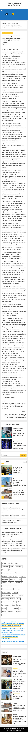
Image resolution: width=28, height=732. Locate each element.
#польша (15, 592)
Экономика (15, 658)
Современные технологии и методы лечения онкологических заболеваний (13, 636)
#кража (4, 582)
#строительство (6, 602)
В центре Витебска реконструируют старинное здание (19, 480)
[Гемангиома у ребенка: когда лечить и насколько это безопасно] (6, 672)
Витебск (16, 608)
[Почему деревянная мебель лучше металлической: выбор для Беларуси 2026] (6, 719)
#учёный (19, 605)
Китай (21, 608)
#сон (18, 599)
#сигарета (5, 599)
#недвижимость (13, 586)
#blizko (4, 563)
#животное (22, 576)
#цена (4, 608)
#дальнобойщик (14, 573)
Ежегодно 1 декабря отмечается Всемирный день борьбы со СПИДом (13, 534)
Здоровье (15, 668)
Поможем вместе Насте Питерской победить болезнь (14, 550)
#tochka (10, 563)
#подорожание (6, 592)
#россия (21, 595)
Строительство (16, 693)
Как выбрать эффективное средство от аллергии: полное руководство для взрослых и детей (13, 630)
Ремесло (15, 714)
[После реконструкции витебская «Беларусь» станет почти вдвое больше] (6, 470)
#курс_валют (19, 582)
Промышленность (17, 656)
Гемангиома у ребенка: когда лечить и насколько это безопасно (19, 672)
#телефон (20, 602)
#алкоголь (5, 566)
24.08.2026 (16, 676)
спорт (3, 615)
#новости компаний (7, 589)
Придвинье (14, 3)
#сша (14, 602)
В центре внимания (17, 679)
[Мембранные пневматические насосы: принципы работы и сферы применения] (6, 432)
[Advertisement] (20, 14)
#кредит (11, 582)
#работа (14, 595)
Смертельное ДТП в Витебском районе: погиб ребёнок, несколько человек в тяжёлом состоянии (12, 623)
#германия (5, 573)
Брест (9, 608)
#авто (16, 563)
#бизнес (4, 570)
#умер (13, 605)
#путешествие (6, 595)
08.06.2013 (5, 44)
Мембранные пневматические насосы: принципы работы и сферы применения (19, 433)
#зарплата (5, 579)
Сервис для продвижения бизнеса (12, 641)
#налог (4, 586)
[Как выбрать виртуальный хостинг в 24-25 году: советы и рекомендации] (6, 444)
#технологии (5, 605)
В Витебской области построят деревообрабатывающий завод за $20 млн (12, 510)
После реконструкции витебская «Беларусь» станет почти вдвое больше (19, 470)
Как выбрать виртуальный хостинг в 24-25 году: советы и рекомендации (19, 445)
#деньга (4, 576)
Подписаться (13, 14)
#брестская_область (14, 570)
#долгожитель (13, 576)
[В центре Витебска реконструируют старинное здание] (6, 482)
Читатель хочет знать (8, 32)
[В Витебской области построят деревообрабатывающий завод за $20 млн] (6, 493)
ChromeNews (10, 730)
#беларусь (19, 566)
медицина (18, 611)
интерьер (10, 611)
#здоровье (13, 579)
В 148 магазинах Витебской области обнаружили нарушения (19, 685)
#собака (12, 599)
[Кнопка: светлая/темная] (6, 14)
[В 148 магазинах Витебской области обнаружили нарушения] (6, 684)
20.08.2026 (16, 484)
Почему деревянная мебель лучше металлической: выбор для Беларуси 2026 (19, 720)
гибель (4, 611)
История (15, 703)
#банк (12, 566)
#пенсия (17, 589)
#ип (20, 579)
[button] (1, 11)
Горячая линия (16, 681)
